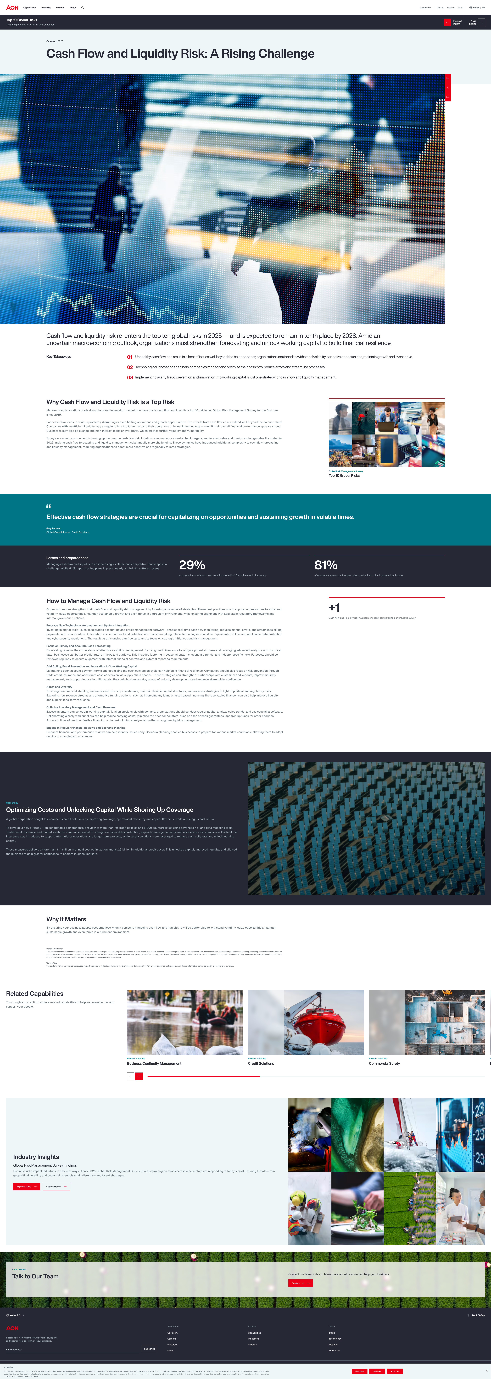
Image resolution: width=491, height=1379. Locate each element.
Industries (46, 7)
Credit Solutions (261, 1063)
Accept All (395, 1371)
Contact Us (425, 7)
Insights (60, 7)
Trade (332, 1332)
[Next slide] (138, 1076)
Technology (335, 1338)
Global (479, 7)
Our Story (172, 1332)
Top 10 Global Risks (21, 20)
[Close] (487, 1371)
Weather (333, 1344)
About (73, 7)
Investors (451, 7)
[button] (26, 1186)
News (460, 7)
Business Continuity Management (154, 1063)
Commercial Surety (384, 1063)
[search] (82, 7)
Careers (440, 7)
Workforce (334, 1350)
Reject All (377, 1371)
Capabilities (29, 7)
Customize (359, 1371)
